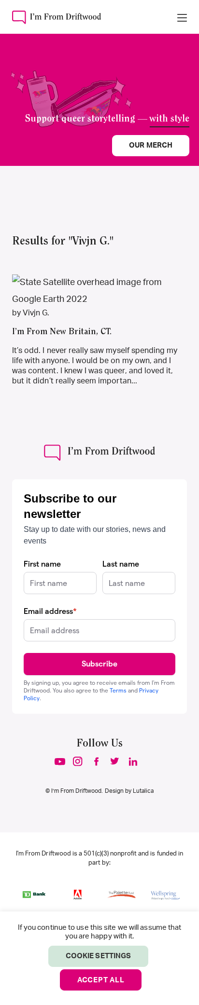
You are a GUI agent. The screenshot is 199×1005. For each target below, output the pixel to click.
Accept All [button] (101, 980)
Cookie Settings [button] (98, 956)
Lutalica (143, 791)
